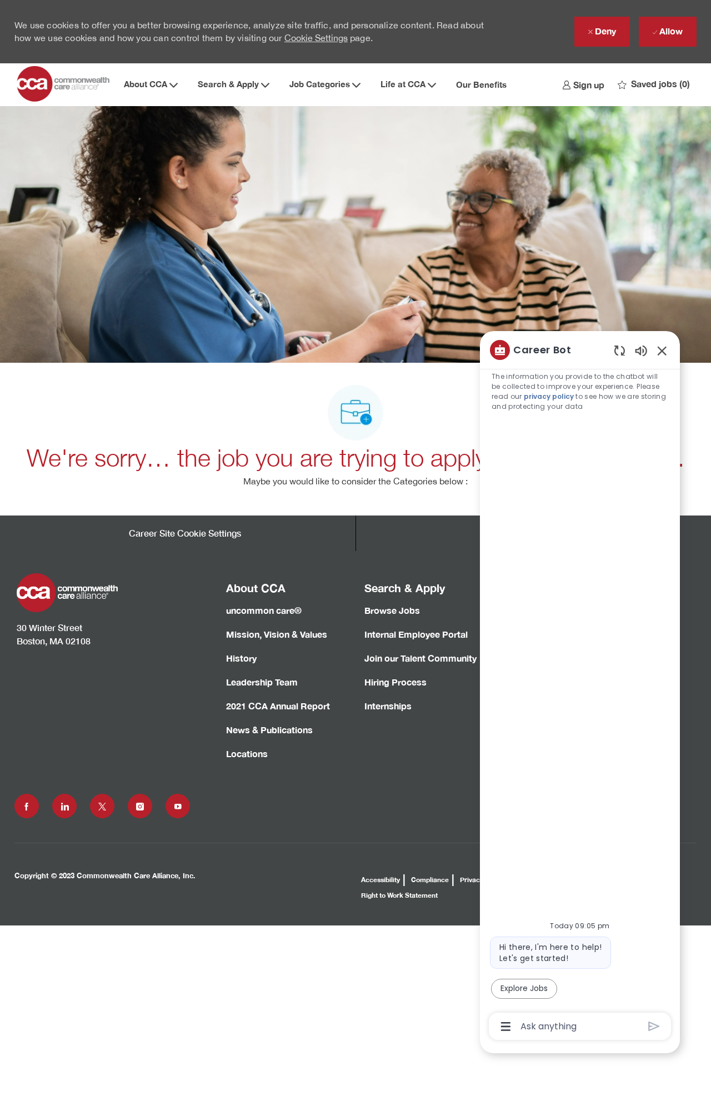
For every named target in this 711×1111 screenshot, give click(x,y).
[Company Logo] (64, 84)
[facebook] (26, 806)
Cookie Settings (316, 38)
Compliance (430, 879)
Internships (388, 705)
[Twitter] (102, 806)
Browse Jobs (392, 610)
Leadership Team (262, 682)
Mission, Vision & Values (276, 634)
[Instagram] (140, 806)
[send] (654, 1026)
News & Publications (269, 729)
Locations (247, 753)
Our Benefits (481, 85)
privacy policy (549, 396)
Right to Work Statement (399, 895)
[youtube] (178, 806)
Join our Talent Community (420, 658)
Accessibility (380, 879)
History (241, 658)
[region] (580, 687)
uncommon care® (264, 610)
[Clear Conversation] (620, 350)
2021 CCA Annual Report (278, 705)
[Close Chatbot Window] (662, 350)
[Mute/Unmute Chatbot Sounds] (641, 350)
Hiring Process (395, 682)
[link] (583, 84)
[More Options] (506, 1026)
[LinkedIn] (64, 806)
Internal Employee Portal (416, 634)
